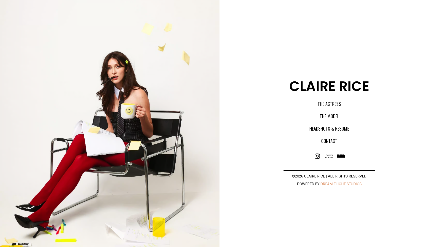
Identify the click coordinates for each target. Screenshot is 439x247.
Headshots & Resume (329, 128)
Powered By (329, 184)
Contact (329, 140)
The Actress (329, 103)
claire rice (329, 86)
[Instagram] (317, 156)
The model (329, 116)
